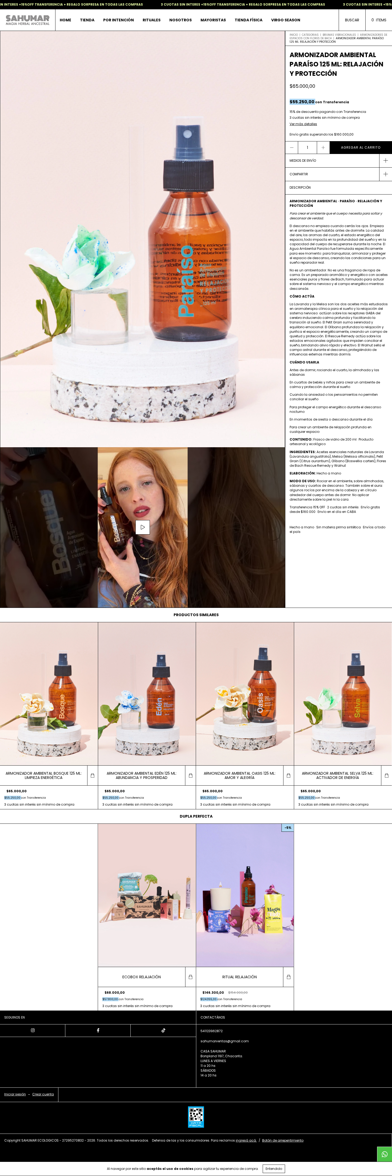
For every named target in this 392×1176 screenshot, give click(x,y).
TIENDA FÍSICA (248, 20)
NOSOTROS (180, 20)
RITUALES (152, 20)
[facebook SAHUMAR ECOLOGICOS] (98, 1030)
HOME (65, 20)
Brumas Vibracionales (339, 35)
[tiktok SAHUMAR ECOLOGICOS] (163, 1030)
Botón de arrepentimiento (282, 1140)
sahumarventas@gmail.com (225, 1041)
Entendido (274, 1168)
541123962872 (212, 1031)
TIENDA (87, 20)
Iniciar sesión (15, 1094)
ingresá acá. (246, 1140)
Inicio (294, 35)
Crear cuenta (43, 1094)
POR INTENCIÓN (118, 20)
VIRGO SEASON (285, 20)
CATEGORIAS (310, 35)
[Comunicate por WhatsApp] (384, 1154)
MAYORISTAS (213, 20)
